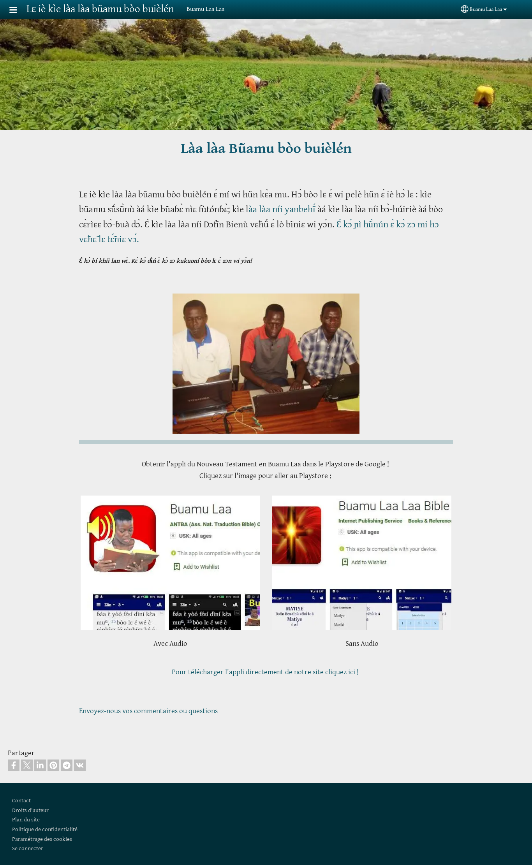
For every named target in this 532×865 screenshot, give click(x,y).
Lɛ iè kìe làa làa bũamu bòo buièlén (100, 9)
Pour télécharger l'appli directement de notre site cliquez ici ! (266, 672)
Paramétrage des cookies (42, 839)
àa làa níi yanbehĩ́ (282, 209)
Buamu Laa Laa (486, 9)
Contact (21, 800)
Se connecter (27, 848)
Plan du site (26, 819)
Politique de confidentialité (45, 829)
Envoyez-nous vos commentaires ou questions (148, 711)
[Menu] (17, 11)
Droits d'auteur (30, 810)
